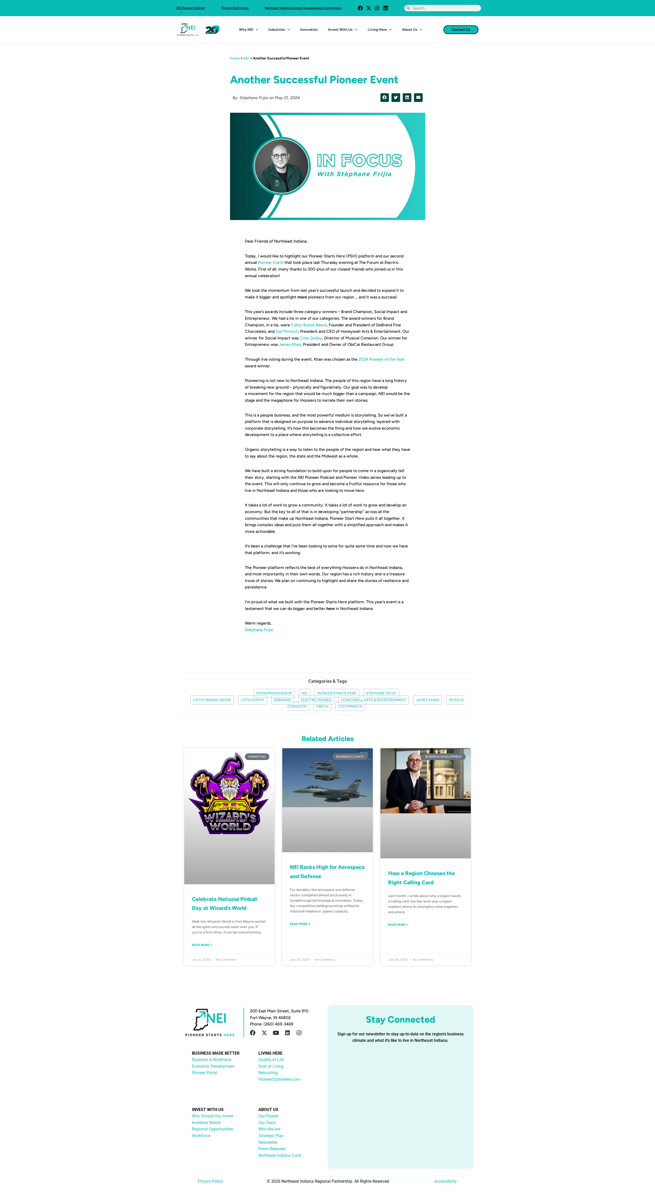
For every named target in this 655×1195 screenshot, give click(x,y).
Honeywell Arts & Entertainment (373, 700)
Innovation (309, 29)
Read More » (202, 945)
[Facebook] (360, 8)
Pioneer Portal (204, 1072)
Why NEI (246, 29)
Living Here (377, 29)
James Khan (290, 344)
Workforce (201, 1135)
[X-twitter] (368, 8)
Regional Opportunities (212, 1129)
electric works (316, 700)
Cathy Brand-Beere (309, 325)
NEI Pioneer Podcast (190, 8)
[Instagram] (377, 8)
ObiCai (322, 706)
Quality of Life (271, 1059)
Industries (276, 29)
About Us (409, 29)
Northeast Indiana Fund (279, 1155)
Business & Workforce (211, 1059)
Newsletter (267, 1142)
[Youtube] (276, 1033)
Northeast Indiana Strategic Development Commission (303, 8)
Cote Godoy (311, 338)
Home (235, 58)
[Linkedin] (385, 8)
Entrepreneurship (274, 693)
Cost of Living (270, 1066)
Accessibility (445, 1181)
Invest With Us (340, 29)
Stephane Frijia (381, 693)
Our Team (267, 1122)
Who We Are (269, 1129)
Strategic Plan (271, 1135)
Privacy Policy (210, 1181)
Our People (268, 1116)
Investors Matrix (206, 1122)
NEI (246, 58)
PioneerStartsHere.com (279, 1079)
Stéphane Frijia (259, 629)
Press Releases (272, 1148)
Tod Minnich (287, 331)
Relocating (268, 1072)
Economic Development (213, 1066)
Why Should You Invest (212, 1116)
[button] (384, 97)
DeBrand (282, 700)
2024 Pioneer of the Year (381, 359)
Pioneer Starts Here (235, 8)
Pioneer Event (270, 262)
